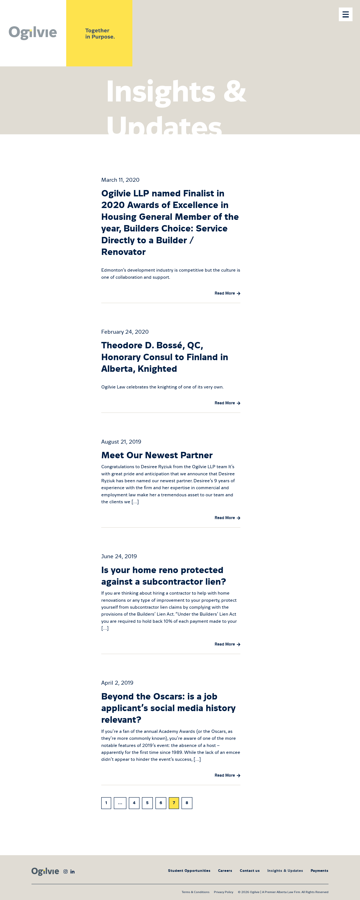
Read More (225, 293)
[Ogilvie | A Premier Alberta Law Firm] (33, 33)
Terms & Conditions (195, 892)
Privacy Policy (223, 892)
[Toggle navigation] (345, 14)
